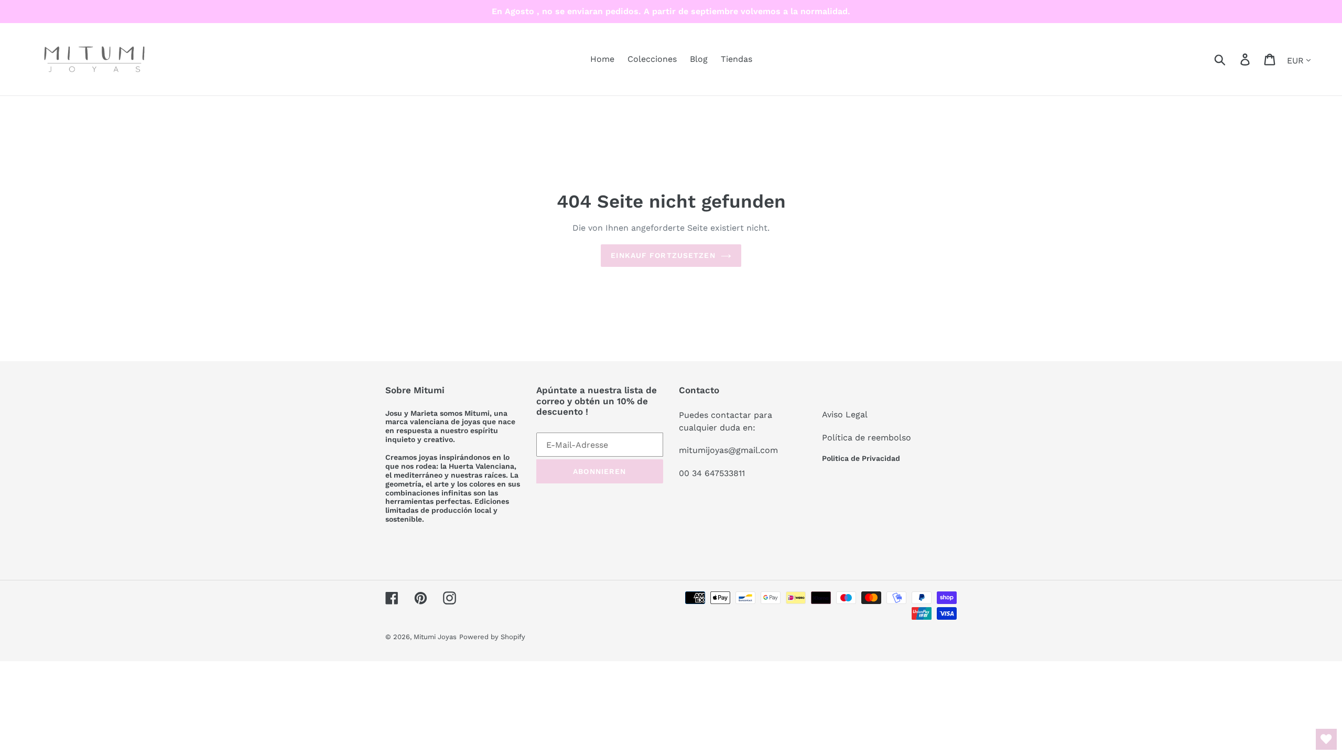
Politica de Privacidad (861, 458)
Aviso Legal (845, 414)
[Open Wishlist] (1326, 739)
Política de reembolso (866, 438)
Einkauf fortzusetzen (663, 255)
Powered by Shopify (492, 637)
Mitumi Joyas (435, 637)
